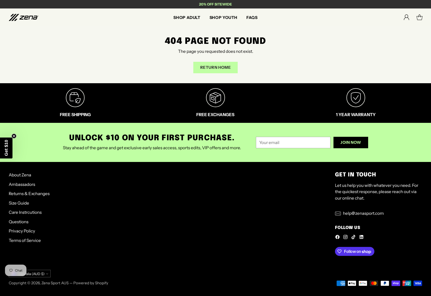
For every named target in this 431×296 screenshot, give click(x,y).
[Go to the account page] (406, 17)
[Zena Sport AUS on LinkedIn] (361, 238)
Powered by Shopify (90, 283)
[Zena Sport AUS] (24, 17)
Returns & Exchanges (29, 193)
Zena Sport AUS (55, 283)
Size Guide (19, 203)
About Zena (20, 174)
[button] (6, 148)
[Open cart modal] (419, 17)
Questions (18, 221)
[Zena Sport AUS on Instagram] (345, 238)
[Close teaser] (13, 136)
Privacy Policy (22, 230)
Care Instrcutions (25, 212)
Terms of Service (25, 240)
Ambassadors (22, 184)
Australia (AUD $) (31, 274)
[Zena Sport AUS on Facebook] (337, 238)
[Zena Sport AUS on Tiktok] (353, 238)
